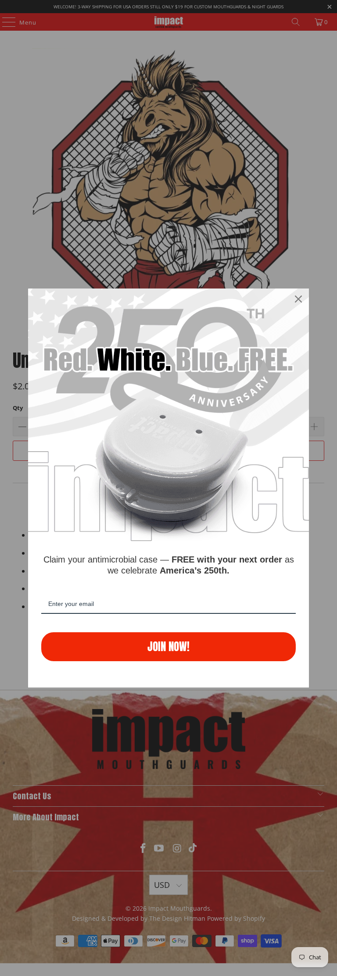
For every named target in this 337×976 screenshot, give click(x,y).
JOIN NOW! (168, 646)
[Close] (298, 299)
